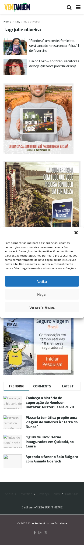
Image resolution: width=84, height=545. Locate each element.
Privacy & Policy (49, 494)
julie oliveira (32, 21)
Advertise (25, 494)
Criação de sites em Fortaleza (47, 523)
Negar (42, 294)
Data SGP (71, 494)
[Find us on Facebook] (35, 532)
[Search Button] (69, 7)
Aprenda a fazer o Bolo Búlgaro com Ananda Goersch (52, 458)
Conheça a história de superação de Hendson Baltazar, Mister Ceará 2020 (50, 402)
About (9, 494)
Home (7, 21)
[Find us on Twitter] (46, 532)
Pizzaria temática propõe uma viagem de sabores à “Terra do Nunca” (52, 422)
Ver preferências (42, 307)
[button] (76, 233)
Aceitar (42, 281)
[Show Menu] (78, 7)
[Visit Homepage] (17, 7)
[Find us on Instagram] (40, 532)
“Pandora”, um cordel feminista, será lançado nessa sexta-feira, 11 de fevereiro (54, 45)
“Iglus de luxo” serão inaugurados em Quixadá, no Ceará (50, 441)
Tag (17, 21)
